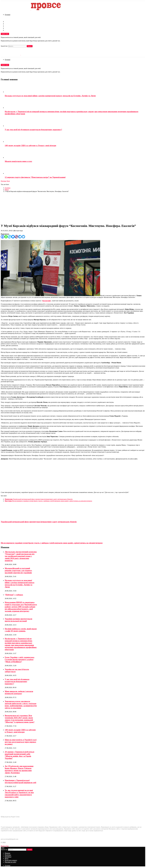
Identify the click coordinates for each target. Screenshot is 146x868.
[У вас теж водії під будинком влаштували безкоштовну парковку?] (75, 122)
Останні (7, 14)
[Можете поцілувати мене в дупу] (75, 153)
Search (30, 46)
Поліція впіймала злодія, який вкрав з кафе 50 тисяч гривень (21, 630)
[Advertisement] (73, 208)
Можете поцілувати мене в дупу (18, 161)
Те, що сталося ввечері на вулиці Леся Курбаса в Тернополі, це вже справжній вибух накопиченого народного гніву (19, 793)
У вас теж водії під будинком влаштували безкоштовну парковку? (33, 130)
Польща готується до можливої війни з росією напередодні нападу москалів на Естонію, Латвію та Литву (50, 96)
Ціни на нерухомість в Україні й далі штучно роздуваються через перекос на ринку (20, 742)
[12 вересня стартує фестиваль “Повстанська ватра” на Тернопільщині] (75, 169)
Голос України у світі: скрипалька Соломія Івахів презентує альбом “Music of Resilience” (19, 659)
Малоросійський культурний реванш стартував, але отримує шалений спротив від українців (18, 570)
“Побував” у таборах (14, 595)
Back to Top (5, 846)
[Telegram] (20, 236)
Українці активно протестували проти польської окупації (18, 620)
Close (2, 847)
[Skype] (9, 236)
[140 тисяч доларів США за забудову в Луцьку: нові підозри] (75, 138)
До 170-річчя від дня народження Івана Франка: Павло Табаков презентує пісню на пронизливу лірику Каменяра (19, 769)
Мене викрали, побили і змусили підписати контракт (19, 692)
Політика (8, 23)
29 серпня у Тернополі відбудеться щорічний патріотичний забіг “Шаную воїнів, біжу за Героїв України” (19, 755)
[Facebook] (2, 236)
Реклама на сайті (10, 30)
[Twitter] (23, 236)
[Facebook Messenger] (13, 236)
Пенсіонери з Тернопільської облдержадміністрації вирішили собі (20, 781)
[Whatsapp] (6, 236)
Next (8, 181)
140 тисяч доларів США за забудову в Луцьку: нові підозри (30, 145)
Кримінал (8, 25)
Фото (6, 27)
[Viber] (16, 236)
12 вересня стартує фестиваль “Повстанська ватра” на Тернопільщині (35, 177)
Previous (3, 181)
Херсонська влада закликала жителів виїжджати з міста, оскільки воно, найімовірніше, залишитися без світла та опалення (21, 704)
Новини (7, 21)
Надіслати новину (11, 28)
